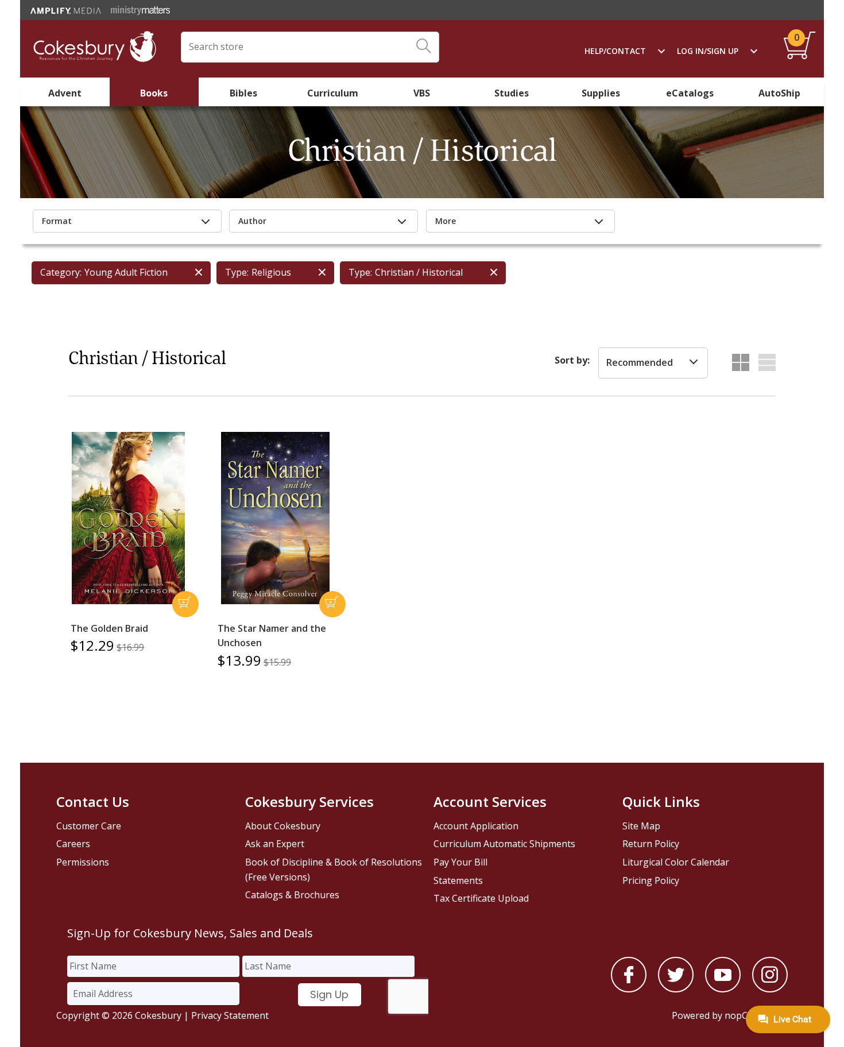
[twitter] (676, 989)
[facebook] (628, 989)
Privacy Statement (230, 1015)
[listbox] (653, 362)
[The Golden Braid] (128, 518)
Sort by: (572, 360)
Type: (237, 272)
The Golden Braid (109, 628)
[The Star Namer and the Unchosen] (275, 518)
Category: (61, 272)
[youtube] (723, 989)
